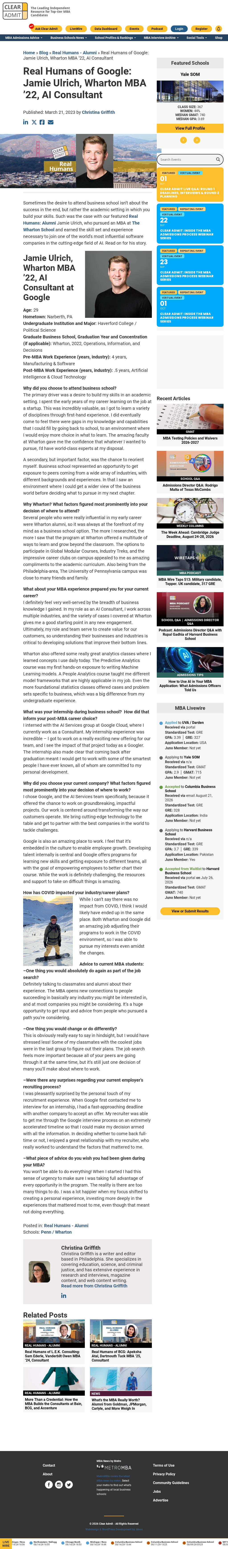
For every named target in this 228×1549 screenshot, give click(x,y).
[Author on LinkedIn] (64, 1296)
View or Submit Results (190, 911)
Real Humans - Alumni (74, 52)
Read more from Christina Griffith (94, 1286)
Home (29, 52)
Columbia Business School (120, 1542)
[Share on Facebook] (42, 122)
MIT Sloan (219, 1542)
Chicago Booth (64, 1542)
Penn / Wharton (56, 1232)
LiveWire (6, 1543)
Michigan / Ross (89, 1542)
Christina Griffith (98, 112)
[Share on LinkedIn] (26, 122)
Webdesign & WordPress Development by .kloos (114, 1529)
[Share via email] (50, 122)
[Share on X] (34, 122)
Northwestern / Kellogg (36, 1542)
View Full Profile (190, 128)
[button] (183, 140)
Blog (43, 52)
